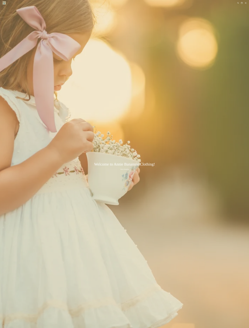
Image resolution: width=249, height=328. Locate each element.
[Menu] (245, 2)
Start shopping (124, 169)
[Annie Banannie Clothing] (4, 3)
